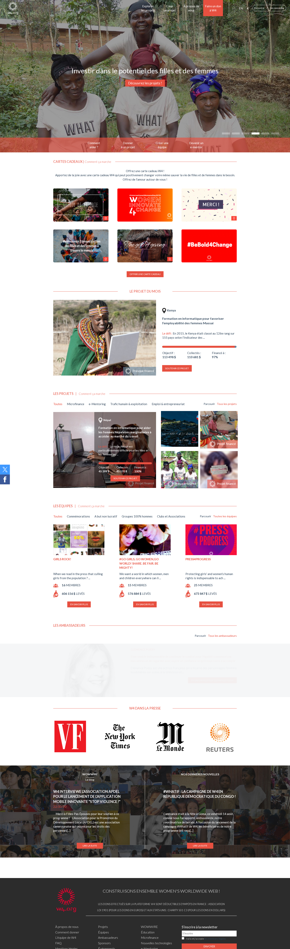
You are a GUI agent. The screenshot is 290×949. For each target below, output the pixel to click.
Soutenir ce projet (177, 368)
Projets (103, 926)
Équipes (103, 932)
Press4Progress (198, 559)
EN (241, 8)
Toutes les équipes (225, 516)
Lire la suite (90, 845)
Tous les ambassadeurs (222, 635)
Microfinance (150, 937)
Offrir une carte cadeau (145, 274)
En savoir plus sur (213, 684)
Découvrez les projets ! (145, 83)
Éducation (147, 932)
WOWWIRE (90, 774)
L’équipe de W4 (65, 937)
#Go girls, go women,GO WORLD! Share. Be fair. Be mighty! (139, 563)
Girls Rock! (62, 559)
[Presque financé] (104, 337)
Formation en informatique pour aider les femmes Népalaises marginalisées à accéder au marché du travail (124, 432)
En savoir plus (79, 604)
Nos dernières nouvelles (200, 774)
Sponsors (104, 943)
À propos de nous (67, 926)
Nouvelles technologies (156, 943)
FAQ (58, 943)
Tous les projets (227, 404)
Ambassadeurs (108, 937)
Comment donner (67, 932)
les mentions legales (215, 938)
